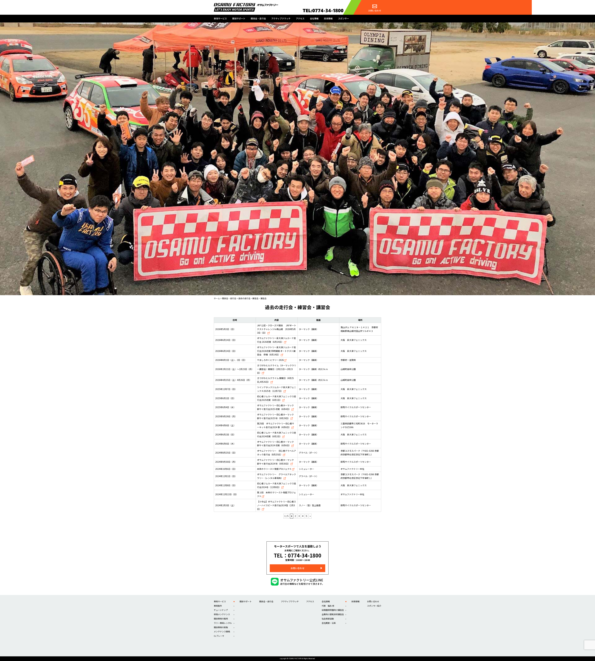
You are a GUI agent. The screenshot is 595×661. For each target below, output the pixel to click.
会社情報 (314, 18)
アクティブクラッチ (281, 18)
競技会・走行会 (258, 18)
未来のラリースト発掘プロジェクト (274, 468)
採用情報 (328, 18)
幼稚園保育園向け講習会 (333, 609)
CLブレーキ (219, 635)
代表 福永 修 (328, 605)
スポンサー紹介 (374, 605)
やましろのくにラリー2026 (270, 359)
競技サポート (238, 18)
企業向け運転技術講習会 (333, 614)
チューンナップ (221, 609)
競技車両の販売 (221, 618)
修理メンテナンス (222, 614)
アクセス (300, 18)
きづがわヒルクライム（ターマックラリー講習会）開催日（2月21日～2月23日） (276, 369)
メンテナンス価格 (222, 631)
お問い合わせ (374, 10)
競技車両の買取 (221, 627)
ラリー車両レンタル (223, 622)
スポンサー (343, 18)
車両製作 (218, 605)
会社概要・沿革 (329, 622)
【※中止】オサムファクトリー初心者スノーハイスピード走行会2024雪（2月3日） (276, 505)
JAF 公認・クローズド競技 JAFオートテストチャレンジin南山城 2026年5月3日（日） (276, 329)
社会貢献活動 (328, 618)
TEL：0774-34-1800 (297, 555)
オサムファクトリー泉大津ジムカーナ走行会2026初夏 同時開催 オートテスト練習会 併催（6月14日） (276, 351)
